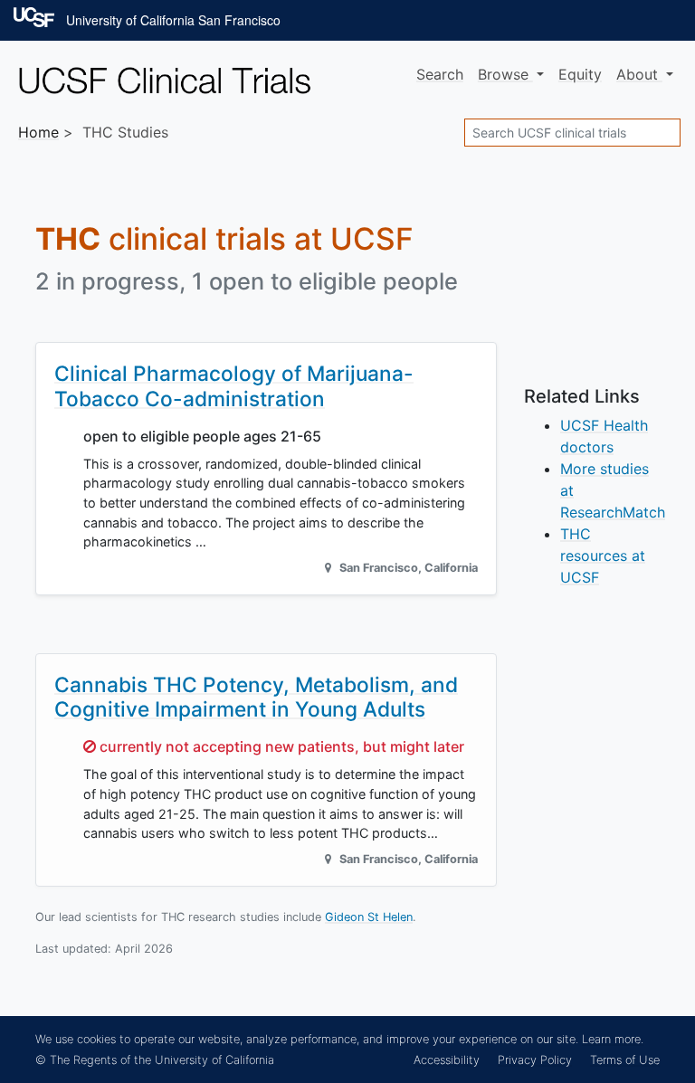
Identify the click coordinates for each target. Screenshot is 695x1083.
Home (38, 132)
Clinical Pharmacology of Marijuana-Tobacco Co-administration (234, 385)
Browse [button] (505, 74)
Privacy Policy (535, 1060)
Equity (580, 74)
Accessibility (447, 1060)
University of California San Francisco (173, 20)
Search (439, 74)
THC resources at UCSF (602, 555)
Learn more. (612, 1039)
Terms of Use (625, 1060)
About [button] (639, 74)
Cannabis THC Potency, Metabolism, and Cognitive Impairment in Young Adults (256, 696)
